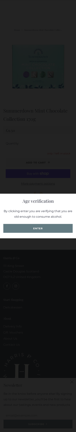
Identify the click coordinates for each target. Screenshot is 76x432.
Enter (38, 228)
